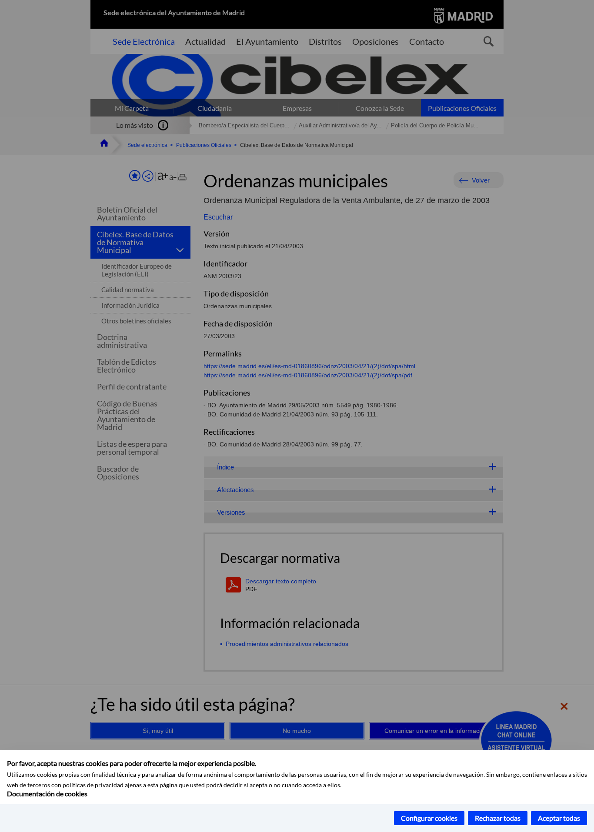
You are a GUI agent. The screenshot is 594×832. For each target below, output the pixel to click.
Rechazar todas (498, 818)
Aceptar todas (559, 818)
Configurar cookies (429, 818)
